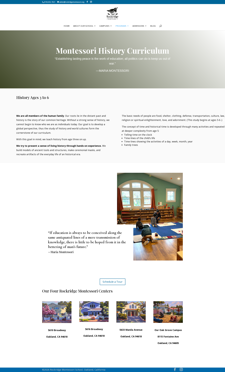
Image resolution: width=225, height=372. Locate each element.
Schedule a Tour (113, 281)
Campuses (104, 26)
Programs (120, 26)
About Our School (83, 26)
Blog (153, 26)
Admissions (138, 26)
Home (67, 26)
